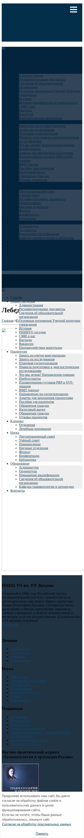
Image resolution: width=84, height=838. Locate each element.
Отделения (27, 425)
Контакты (17, 490)
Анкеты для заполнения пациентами (46, 398)
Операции (17, 656)
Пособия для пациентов (36, 402)
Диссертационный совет (37, 436)
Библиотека (27, 459)
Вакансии (26, 344)
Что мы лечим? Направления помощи (47, 375)
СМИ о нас (27, 336)
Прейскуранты (30, 378)
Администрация (31, 305)
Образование (20, 463)
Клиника (16, 421)
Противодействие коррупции (40, 347)
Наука (14, 432)
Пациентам (18, 351)
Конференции (29, 456)
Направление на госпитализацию (43, 394)
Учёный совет (29, 440)
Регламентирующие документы (42, 309)
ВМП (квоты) (29, 390)
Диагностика (20, 653)
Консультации (20, 649)
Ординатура (28, 471)
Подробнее (10, 624)
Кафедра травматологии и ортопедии (46, 487)
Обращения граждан (34, 405)
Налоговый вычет (32, 409)
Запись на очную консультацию (42, 355)
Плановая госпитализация (38, 363)
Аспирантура (29, 467)
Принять (42, 833)
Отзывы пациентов (33, 417)
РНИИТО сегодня (32, 332)
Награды (25, 340)
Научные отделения (33, 448)
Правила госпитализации (29, 740)
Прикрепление (30, 444)
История (25, 328)
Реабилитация (20, 660)
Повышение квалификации (39, 475)
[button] (73, 10)
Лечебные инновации (35, 429)
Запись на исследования (36, 359)
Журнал (24, 452)
